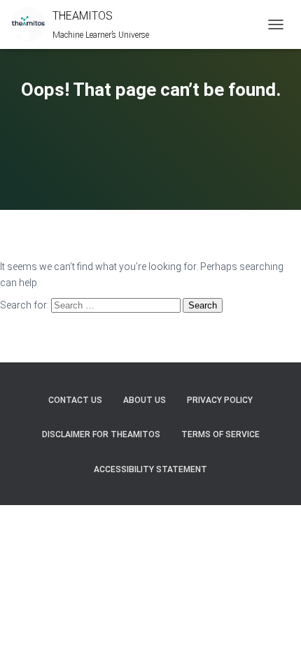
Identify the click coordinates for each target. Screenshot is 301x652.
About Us (144, 400)
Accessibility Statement (150, 469)
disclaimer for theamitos (101, 434)
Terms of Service (220, 434)
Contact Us (75, 400)
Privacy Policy (220, 400)
